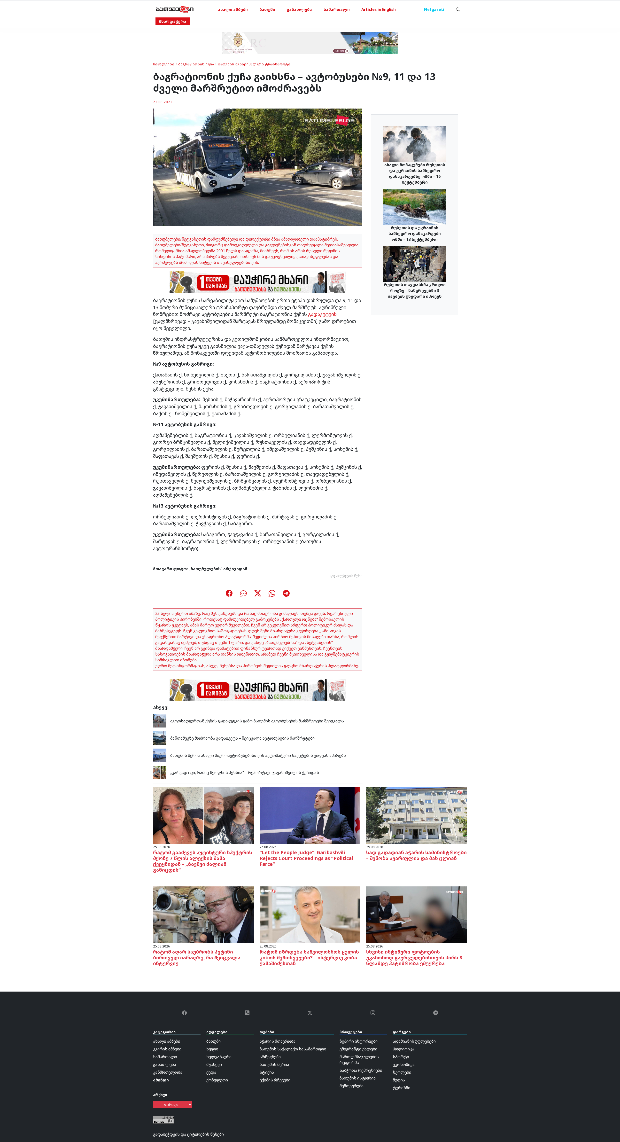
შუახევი (214, 1064)
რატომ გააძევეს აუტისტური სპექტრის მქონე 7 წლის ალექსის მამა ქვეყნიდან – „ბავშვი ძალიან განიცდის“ (202, 861)
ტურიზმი (401, 1087)
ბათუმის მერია (274, 1064)
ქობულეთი (217, 1080)
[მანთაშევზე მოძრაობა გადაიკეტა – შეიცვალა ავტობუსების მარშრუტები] (159, 737)
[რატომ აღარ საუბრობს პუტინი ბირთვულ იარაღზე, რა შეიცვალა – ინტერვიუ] (203, 914)
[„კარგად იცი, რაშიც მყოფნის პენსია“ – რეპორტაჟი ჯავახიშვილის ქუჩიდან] (159, 772)
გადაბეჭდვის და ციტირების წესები (188, 1134)
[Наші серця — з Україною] (175, 9)
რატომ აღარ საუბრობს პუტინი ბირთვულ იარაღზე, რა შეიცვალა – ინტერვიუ (198, 957)
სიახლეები (163, 64)
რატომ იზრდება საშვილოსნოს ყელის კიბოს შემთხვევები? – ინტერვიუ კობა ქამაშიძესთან (309, 957)
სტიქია (267, 1072)
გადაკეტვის (322, 314)
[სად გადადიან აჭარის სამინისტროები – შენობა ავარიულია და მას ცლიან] (416, 815)
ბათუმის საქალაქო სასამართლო (293, 1049)
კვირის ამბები (167, 1049)
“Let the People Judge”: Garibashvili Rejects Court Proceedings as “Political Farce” (306, 858)
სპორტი (401, 1056)
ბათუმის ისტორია (358, 1078)
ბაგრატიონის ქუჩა (196, 64)
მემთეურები (352, 1085)
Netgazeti (434, 9)
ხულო (212, 1049)
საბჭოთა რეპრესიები (361, 1070)
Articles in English (378, 9)
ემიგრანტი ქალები (358, 1049)
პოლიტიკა (403, 1049)
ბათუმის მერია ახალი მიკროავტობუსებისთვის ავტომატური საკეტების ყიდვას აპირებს (258, 755)
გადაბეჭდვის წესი (346, 575)
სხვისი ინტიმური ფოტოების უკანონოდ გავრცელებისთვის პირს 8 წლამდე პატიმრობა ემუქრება (414, 957)
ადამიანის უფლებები (414, 1041)
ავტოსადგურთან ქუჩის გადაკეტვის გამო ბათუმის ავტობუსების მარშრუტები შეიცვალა (257, 721)
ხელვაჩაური (219, 1056)
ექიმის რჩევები (275, 1080)
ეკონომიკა (404, 1064)
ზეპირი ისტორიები (359, 1041)
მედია (399, 1080)
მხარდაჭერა (172, 21)
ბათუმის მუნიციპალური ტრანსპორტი (254, 64)
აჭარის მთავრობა (277, 1041)
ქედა (211, 1072)
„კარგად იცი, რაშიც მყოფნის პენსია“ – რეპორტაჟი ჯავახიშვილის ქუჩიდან (244, 772)
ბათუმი (267, 9)
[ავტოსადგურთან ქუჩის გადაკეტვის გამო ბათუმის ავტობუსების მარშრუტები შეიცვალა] (159, 720)
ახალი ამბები (233, 9)
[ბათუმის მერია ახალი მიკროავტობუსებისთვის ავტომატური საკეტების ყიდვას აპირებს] (159, 755)
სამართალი (337, 9)
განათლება (299, 9)
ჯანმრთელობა (167, 1072)
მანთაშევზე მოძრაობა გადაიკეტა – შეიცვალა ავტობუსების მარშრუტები (242, 738)
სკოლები (402, 1072)
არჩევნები (270, 1056)
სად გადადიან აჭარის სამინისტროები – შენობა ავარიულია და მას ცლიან (416, 855)
